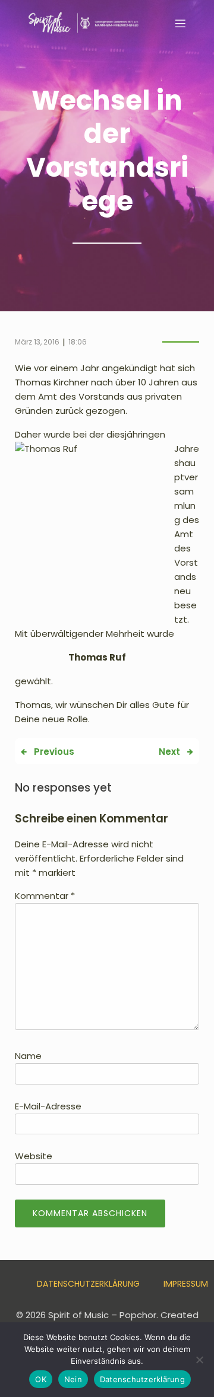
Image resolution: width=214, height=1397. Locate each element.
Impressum (185, 1284)
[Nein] (199, 1360)
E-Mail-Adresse (48, 1106)
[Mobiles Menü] (180, 23)
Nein (73, 1379)
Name (28, 1056)
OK (40, 1379)
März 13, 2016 (37, 342)
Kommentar (45, 895)
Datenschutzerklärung (88, 1284)
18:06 (77, 342)
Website (33, 1156)
